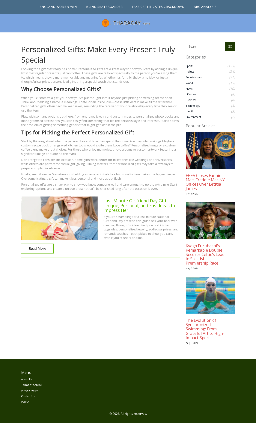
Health (190, 111)
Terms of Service (31, 385)
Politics (190, 71)
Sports (190, 66)
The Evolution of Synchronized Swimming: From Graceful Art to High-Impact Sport (205, 329)
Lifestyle (191, 94)
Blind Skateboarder (104, 7)
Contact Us (28, 396)
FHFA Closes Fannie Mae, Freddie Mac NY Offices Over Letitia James (205, 182)
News (189, 88)
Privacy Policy (29, 390)
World (189, 83)
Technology (193, 105)
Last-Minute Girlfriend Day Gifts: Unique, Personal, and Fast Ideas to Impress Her (139, 205)
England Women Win (58, 7)
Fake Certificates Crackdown (158, 7)
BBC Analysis (205, 7)
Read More (37, 248)
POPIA (25, 402)
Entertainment (194, 77)
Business (191, 100)
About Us (26, 379)
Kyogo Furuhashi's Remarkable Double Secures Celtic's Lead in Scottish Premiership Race (205, 254)
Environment (193, 117)
